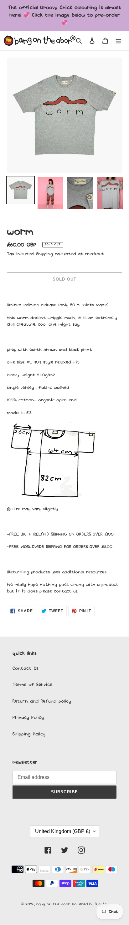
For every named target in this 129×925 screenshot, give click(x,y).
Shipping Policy (29, 734)
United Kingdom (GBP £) (62, 831)
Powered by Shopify (90, 904)
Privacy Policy (28, 717)
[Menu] (118, 41)
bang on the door (53, 904)
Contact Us (26, 668)
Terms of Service (32, 684)
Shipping (44, 254)
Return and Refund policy (42, 701)
